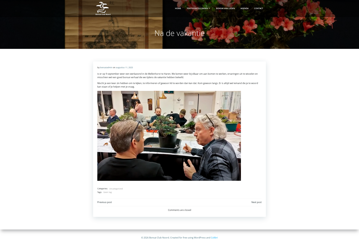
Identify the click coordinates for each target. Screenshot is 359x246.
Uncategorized (116, 188)
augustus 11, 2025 (124, 67)
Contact (258, 8)
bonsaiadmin (106, 67)
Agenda (244, 8)
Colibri (214, 237)
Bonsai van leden (225, 8)
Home (178, 8)
